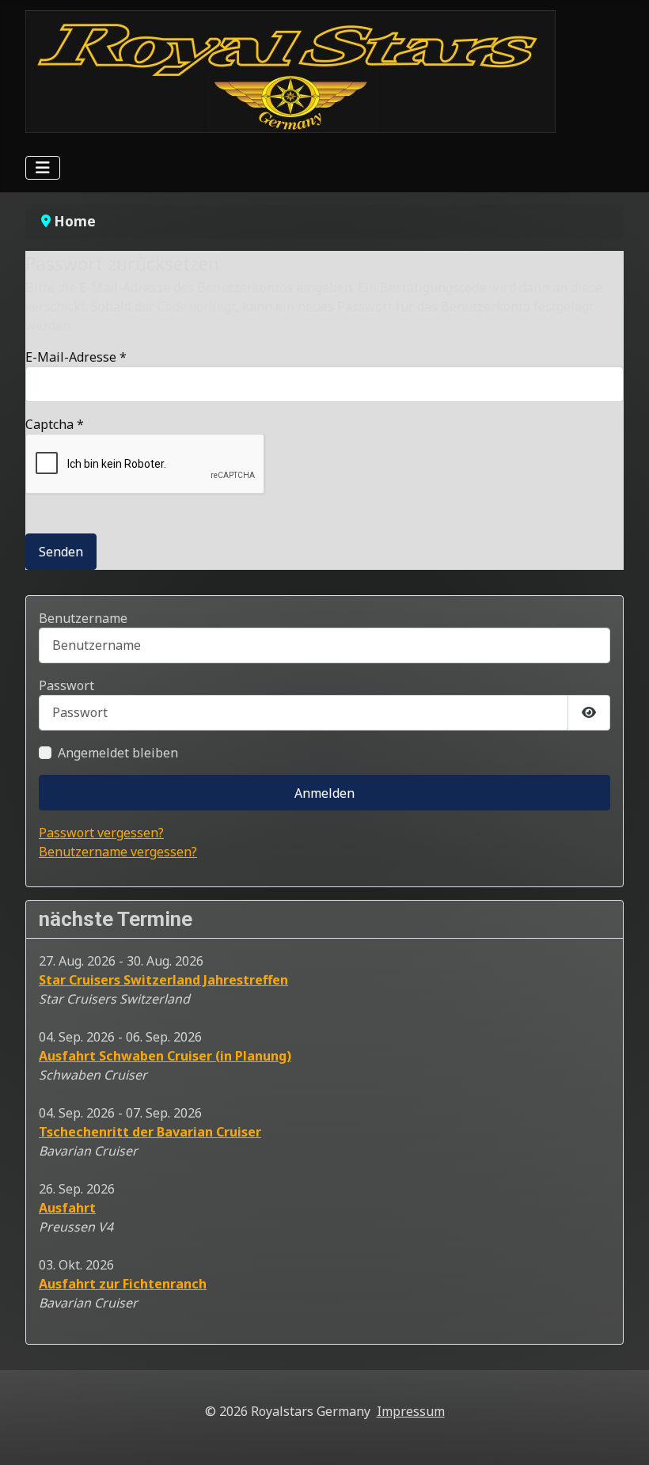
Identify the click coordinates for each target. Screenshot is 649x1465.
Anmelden (324, 793)
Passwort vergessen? (101, 832)
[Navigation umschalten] (42, 168)
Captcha (54, 424)
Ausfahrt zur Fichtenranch (123, 1283)
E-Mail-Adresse (76, 357)
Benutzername (83, 618)
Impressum (411, 1411)
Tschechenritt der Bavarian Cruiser (150, 1131)
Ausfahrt (67, 1207)
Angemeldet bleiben (118, 752)
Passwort (66, 685)
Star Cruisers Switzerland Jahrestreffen (163, 980)
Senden (61, 551)
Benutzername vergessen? (118, 851)
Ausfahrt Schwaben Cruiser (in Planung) (165, 1056)
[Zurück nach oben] (621, 1435)
